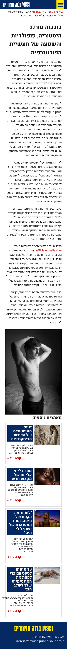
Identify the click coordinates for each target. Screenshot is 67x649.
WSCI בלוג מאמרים (16, 4)
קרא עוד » (14, 458)
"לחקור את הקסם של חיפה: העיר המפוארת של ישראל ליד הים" (20, 523)
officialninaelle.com (49, 250)
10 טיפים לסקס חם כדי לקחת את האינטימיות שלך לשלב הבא (21, 579)
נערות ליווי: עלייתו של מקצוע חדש (22, 475)
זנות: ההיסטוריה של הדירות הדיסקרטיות (21, 433)
